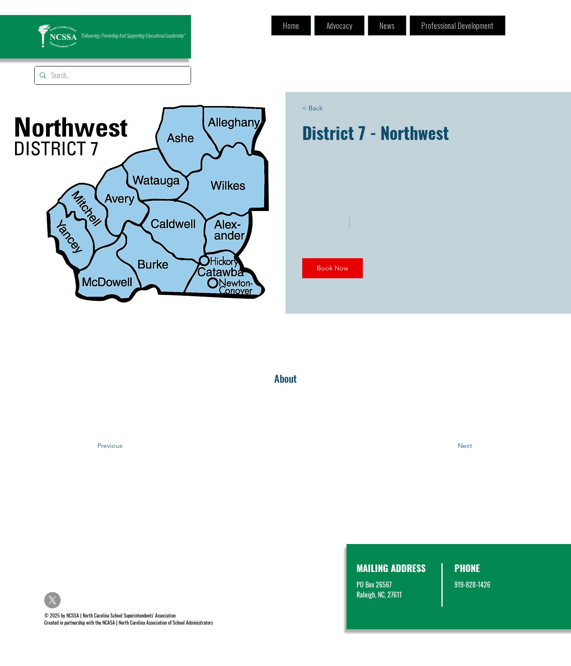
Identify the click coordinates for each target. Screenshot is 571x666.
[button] (332, 268)
